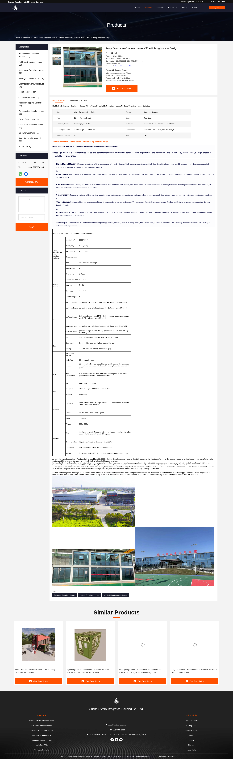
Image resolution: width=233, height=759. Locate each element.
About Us (159, 8)
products (26, 38)
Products (148, 8)
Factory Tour (191, 726)
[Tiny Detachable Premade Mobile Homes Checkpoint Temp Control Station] (142, 644)
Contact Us (172, 8)
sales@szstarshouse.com (193, 2)
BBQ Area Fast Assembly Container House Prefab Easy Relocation (192, 671)
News (191, 735)
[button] (18, 650)
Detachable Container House (44, 38)
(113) (28, 55)
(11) (28, 97)
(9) (24, 147)
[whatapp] (20, 174)
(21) (30, 63)
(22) (31, 71)
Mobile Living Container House (115, 595)
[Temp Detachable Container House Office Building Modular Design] (82, 67)
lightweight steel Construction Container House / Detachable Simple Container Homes (35, 671)
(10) (28, 119)
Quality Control (191, 730)
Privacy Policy (191, 750)
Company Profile (191, 721)
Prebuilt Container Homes (89, 595)
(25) (31, 85)
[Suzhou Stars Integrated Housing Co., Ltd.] (15, 7)
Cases (191, 740)
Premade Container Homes (64, 595)
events (184, 8)
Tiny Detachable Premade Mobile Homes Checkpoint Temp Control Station (142, 671)
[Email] (26, 174)
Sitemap (191, 745)
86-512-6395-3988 (217, 2)
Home (137, 8)
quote (217, 8)
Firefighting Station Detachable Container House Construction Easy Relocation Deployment (88, 671)
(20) (31, 78)
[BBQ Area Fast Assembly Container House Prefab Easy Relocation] (194, 644)
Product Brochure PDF (123, 66)
